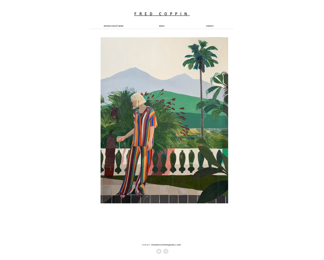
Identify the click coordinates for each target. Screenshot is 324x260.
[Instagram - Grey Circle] (165, 251)
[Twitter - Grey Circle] (158, 251)
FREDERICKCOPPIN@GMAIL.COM (166, 245)
